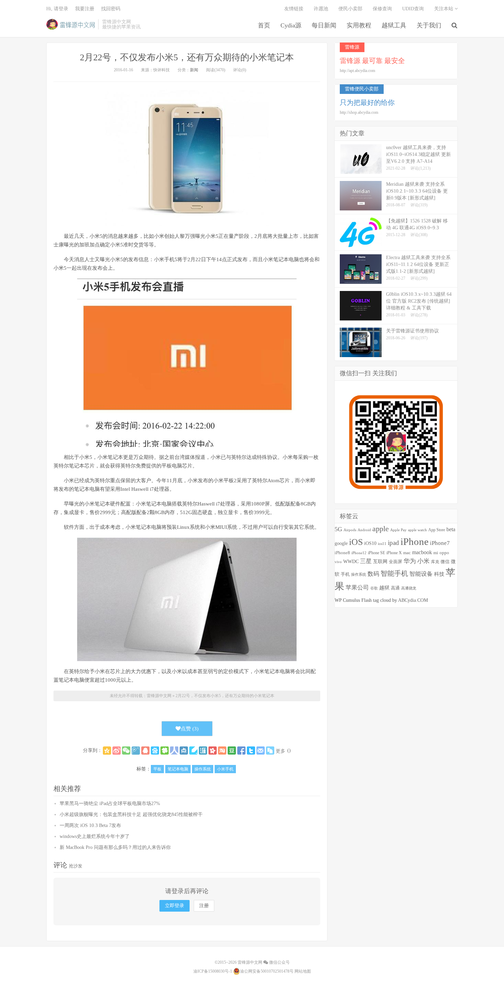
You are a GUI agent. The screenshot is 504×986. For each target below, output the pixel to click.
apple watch (417, 530)
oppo (444, 552)
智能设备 (421, 574)
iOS (356, 542)
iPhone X (394, 553)
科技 (439, 574)
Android (364, 530)
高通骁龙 (408, 588)
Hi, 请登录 (57, 8)
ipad (393, 542)
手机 (345, 574)
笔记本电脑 (178, 769)
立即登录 (174, 905)
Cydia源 (290, 25)
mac (407, 552)
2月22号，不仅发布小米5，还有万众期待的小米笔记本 (187, 57)
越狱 (384, 588)
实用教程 (359, 25)
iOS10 (370, 543)
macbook (422, 552)
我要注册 (84, 8)
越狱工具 (394, 25)
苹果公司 (357, 587)
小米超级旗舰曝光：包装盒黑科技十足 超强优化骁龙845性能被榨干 (131, 814)
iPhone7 (440, 543)
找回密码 (110, 8)
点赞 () (190, 728)
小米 (423, 561)
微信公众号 (279, 962)
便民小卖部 (350, 8)
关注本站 (444, 8)
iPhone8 (342, 552)
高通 (395, 588)
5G (338, 529)
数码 (373, 574)
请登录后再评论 (186, 891)
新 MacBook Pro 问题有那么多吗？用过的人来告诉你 (115, 847)
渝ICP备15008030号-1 (212, 971)
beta (450, 529)
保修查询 (382, 8)
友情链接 (293, 8)
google (341, 543)
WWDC (351, 561)
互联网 (380, 561)
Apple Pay (398, 530)
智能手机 (394, 573)
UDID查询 (413, 8)
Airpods (350, 530)
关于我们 (429, 25)
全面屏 (395, 561)
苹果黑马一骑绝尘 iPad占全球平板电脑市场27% (110, 803)
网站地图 (303, 971)
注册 (204, 905)
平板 (157, 769)
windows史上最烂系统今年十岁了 (95, 836)
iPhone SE (376, 552)
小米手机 (225, 769)
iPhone (414, 541)
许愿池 (321, 8)
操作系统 (202, 769)
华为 (410, 561)
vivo (338, 562)
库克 (435, 561)
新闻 (194, 70)
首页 (264, 25)
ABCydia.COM (413, 600)
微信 (445, 561)
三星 (366, 561)
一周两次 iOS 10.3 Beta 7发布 (90, 825)
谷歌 (374, 588)
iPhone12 (359, 553)
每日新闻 (324, 25)
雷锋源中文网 (70, 24)
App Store (436, 529)
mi (435, 552)
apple (380, 528)
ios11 (382, 543)
